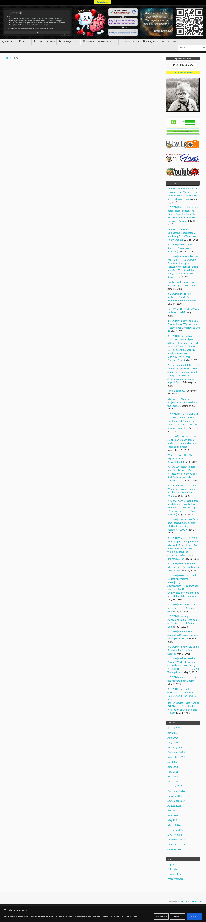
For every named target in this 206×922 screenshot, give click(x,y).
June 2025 (173, 767)
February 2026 (175, 747)
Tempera (185, 901)
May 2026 (172, 742)
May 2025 (172, 772)
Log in (170, 864)
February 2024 (175, 830)
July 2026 (172, 733)
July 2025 (172, 762)
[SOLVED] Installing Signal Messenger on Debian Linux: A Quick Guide (183, 567)
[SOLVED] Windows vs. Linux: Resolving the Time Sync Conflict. (183, 650)
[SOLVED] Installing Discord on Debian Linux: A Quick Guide (181, 608)
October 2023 (174, 849)
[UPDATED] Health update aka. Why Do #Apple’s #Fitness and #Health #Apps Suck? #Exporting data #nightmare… (182, 474)
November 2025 (176, 757)
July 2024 (172, 810)
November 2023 (176, 844)
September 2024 (176, 801)
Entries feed (173, 869)
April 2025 (173, 777)
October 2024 (174, 796)
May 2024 (172, 820)
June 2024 (173, 815)
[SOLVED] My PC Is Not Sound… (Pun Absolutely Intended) (180, 248)
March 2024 (174, 825)
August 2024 (174, 806)
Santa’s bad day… (176, 391)
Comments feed (175, 874)
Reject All (177, 916)
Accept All (194, 916)
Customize (160, 916)
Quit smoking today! (183, 72)
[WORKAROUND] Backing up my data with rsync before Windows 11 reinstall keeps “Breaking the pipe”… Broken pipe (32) (182, 508)
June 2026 (173, 738)
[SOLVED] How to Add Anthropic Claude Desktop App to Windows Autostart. (182, 297)
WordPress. (197, 901)
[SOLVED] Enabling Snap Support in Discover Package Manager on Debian (182, 635)
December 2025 (176, 752)
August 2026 (174, 728)
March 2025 (174, 781)
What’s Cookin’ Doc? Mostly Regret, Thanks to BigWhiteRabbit (182, 458)
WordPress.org (175, 879)
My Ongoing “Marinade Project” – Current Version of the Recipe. (182, 402)
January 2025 (174, 786)
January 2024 (174, 835)
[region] (103, 914)
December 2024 (176, 791)
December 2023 (176, 840)
